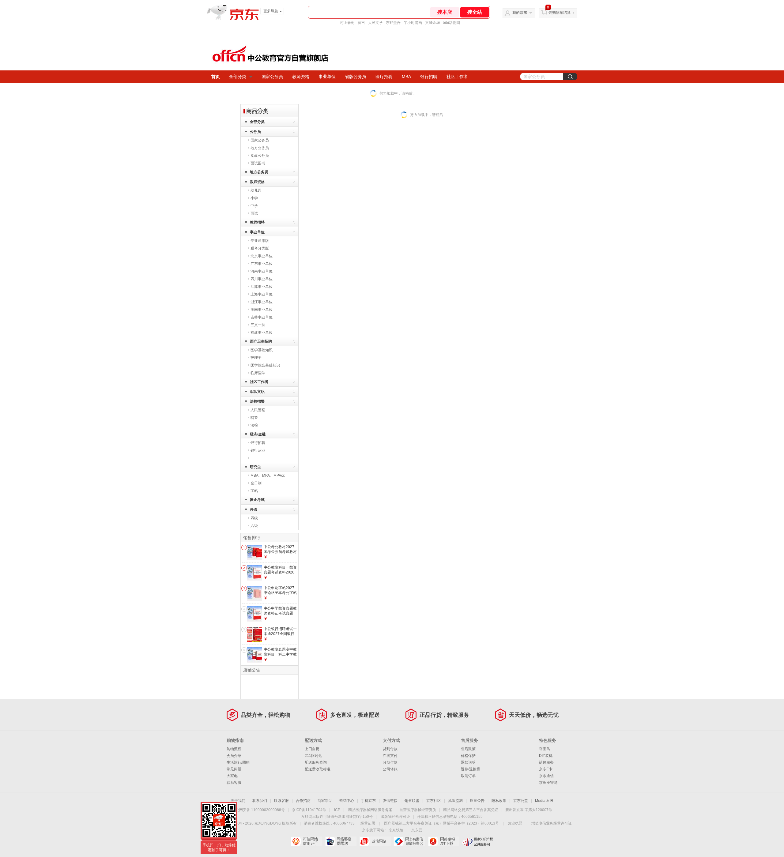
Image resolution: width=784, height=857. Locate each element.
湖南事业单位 (262, 309)
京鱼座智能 (548, 782)
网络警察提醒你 (340, 841)
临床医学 (258, 373)
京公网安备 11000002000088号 (258, 810)
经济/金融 (258, 434)
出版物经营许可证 (395, 816)
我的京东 (519, 12)
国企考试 (257, 500)
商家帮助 (325, 801)
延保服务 (546, 762)
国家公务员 (272, 76)
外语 (253, 509)
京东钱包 (396, 830)
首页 (215, 76)
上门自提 (312, 749)
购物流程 (234, 749)
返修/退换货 (470, 769)
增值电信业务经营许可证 (551, 823)
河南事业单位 (262, 271)
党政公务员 (260, 155)
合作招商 (303, 801)
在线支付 (390, 756)
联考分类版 (260, 248)
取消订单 (468, 776)
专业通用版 (260, 241)
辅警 (254, 417)
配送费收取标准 (317, 769)
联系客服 (234, 782)
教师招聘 (257, 222)
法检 (254, 425)
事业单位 (327, 76)
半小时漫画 (413, 23)
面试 (254, 213)
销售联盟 (412, 801)
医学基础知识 (262, 350)
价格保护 (468, 756)
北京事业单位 (262, 256)
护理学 (256, 357)
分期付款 (390, 762)
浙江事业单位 (262, 302)
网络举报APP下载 (443, 841)
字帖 (254, 491)
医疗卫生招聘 (261, 341)
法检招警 (257, 401)
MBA (406, 76)
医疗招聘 (384, 76)
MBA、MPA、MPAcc (268, 475)
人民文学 (375, 23)
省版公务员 (355, 76)
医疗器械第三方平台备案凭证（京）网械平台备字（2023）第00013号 (441, 823)
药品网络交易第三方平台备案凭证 (470, 810)
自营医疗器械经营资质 (417, 810)
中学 (254, 206)
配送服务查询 (316, 762)
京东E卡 (545, 769)
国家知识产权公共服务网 (478, 841)
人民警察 (258, 410)
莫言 (361, 23)
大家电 (232, 776)
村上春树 (347, 23)
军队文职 (257, 391)
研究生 (255, 467)
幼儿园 (256, 190)
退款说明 (468, 762)
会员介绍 (234, 756)
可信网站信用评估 (306, 841)
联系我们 (259, 801)
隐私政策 (499, 801)
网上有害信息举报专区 (409, 841)
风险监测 (455, 801)
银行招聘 (428, 76)
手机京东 (368, 801)
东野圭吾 (393, 23)
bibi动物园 (451, 23)
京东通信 (546, 776)
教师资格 (300, 76)
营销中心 (346, 801)
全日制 (256, 483)
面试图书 (258, 163)
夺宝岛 (544, 749)
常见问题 (234, 769)
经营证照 (367, 823)
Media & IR (544, 801)
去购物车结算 (559, 12)
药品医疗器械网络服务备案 (370, 810)
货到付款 (390, 749)
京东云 (416, 830)
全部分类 (237, 76)
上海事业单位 (262, 294)
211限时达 (313, 756)
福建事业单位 (262, 332)
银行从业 (258, 450)
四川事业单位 (262, 279)
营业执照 (515, 823)
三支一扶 (258, 325)
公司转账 (390, 769)
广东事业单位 (262, 263)
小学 (254, 198)
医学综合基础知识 (265, 365)
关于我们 (238, 801)
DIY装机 (545, 756)
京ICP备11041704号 (309, 810)
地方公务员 (260, 148)
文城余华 (432, 23)
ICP (337, 810)
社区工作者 (457, 76)
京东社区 (433, 801)
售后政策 (468, 749)
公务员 (255, 132)
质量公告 (477, 801)
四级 (254, 518)
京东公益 (520, 801)
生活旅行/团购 (238, 762)
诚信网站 (375, 841)
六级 (254, 526)
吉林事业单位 (262, 317)
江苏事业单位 (262, 286)
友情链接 (390, 801)
